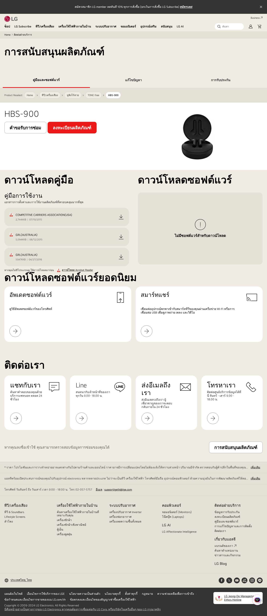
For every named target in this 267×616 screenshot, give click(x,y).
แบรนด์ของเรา (224, 546)
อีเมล (99, 489)
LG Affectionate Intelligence (179, 531)
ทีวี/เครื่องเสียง (45, 26)
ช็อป (7, 26)
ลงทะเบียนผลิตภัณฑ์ (227, 517)
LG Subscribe (22, 26)
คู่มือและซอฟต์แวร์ (226, 521)
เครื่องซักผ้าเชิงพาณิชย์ (71, 524)
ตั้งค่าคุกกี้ (131, 593)
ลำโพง (8, 521)
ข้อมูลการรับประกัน (227, 512)
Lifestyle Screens (14, 517)
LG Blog (221, 563)
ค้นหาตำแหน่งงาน (226, 550)
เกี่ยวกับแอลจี (225, 539)
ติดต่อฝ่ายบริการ (23, 34)
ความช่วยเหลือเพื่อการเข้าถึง (175, 593)
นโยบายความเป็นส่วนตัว (84, 593)
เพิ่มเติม (255, 467)
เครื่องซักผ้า (64, 520)
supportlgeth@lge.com (118, 489)
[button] (229, 26)
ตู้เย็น (60, 529)
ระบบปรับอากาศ (105, 26)
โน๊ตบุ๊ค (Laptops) (173, 517)
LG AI (180, 26)
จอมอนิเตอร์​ (128, 26)
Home (7, 34)
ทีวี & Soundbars (14, 512)
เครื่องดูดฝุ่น (64, 534)
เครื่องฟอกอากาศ (120, 517)
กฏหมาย (147, 593)
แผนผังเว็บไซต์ (13, 593)
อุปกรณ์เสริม (148, 26)
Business (255, 17)
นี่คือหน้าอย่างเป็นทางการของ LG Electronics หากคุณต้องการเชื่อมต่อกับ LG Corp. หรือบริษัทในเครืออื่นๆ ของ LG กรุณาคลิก (82, 609)
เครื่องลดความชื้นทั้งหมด (125, 521)
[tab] (46, 80)
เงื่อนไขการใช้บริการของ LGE (46, 593)
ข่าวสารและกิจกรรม (228, 555)
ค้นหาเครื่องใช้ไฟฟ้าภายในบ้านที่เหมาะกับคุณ (78, 513)
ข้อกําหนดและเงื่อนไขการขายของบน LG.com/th (35, 599)
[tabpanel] (133, 215)
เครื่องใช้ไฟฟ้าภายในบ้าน (74, 26)
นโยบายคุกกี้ (113, 593)
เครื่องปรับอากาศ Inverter (125, 512)
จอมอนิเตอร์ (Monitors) (177, 512)
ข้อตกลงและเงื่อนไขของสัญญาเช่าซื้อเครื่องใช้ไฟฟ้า (103, 599)
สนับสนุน (166, 26)
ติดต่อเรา (220, 531)
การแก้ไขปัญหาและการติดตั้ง (233, 526)
